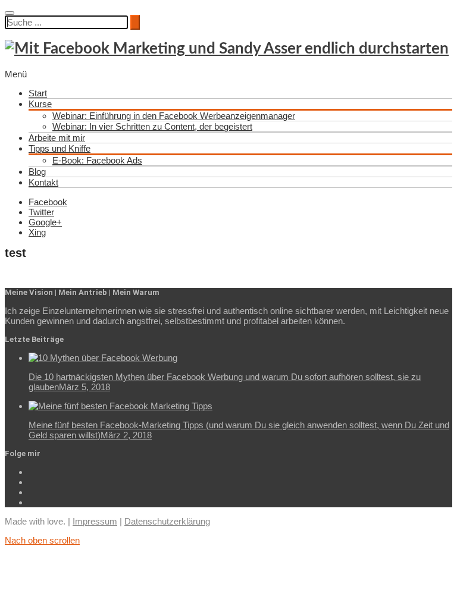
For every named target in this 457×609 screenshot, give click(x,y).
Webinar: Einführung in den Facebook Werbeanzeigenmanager (173, 116)
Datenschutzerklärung (167, 521)
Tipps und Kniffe (59, 148)
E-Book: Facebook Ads (97, 160)
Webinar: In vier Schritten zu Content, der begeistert (152, 126)
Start (38, 93)
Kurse (40, 104)
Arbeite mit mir (57, 138)
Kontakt (43, 182)
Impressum (95, 521)
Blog (37, 172)
